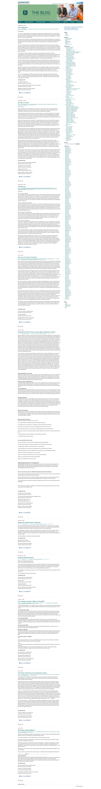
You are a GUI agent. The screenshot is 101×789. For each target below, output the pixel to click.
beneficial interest (44, 612)
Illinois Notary (68, 72)
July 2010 (67, 297)
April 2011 (67, 288)
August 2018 (67, 209)
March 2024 (67, 158)
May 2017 (67, 222)
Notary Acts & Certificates (71, 134)
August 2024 (67, 153)
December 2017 (68, 216)
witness (27, 612)
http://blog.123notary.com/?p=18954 (24, 713)
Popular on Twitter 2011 (70, 115)
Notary (31, 259)
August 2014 (67, 253)
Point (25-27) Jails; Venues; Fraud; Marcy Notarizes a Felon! (36, 332)
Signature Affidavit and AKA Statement (40, 748)
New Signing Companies (71, 64)
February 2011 (67, 290)
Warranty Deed (40, 559)
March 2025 (67, 147)
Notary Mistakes (69, 60)
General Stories (69, 127)
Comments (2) (20, 251)
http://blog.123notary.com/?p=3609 (24, 656)
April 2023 (67, 168)
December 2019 (68, 194)
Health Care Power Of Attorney (23, 632)
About (66, 33)
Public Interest (68, 135)
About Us (74, 3)
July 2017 (67, 220)
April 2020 (67, 190)
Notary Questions (35, 259)
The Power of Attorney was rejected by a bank (32, 673)
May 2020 (67, 189)
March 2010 (67, 299)
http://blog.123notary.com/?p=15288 (24, 312)
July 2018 (67, 210)
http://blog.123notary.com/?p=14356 (24, 769)
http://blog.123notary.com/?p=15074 (24, 315)
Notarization (49, 104)
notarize (39, 531)
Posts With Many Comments (71, 122)
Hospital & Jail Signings (70, 58)
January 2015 (67, 249)
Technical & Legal (69, 61)
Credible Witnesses (69, 57)
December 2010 (68, 292)
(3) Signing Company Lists (70, 62)
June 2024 (67, 155)
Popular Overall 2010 (70, 119)
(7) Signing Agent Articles (69, 85)
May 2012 (67, 277)
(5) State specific (68, 69)
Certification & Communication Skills (73, 88)
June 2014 (67, 255)
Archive (66, 34)
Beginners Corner (69, 132)
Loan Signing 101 (69, 59)
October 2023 (67, 163)
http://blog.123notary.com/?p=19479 (24, 578)
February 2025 (68, 148)
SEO (67, 123)
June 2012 (67, 276)
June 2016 (67, 233)
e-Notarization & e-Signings (71, 89)
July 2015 (67, 243)
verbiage (24, 742)
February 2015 (68, 248)
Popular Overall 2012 (70, 121)
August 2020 (67, 186)
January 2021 (67, 183)
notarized (51, 606)
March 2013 (67, 268)
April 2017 (67, 223)
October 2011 (67, 283)
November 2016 (68, 228)
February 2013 (68, 269)
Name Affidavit (38, 731)
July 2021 (67, 177)
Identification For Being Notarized (72, 52)
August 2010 (67, 296)
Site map (56, 3)
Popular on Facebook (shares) (72, 108)
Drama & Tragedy (69, 126)
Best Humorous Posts (70, 49)
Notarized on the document (25, 259)
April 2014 (67, 257)
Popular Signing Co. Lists (71, 65)
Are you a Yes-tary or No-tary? (27, 257)
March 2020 (67, 191)
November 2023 (68, 162)
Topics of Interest (68, 130)
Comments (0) (20, 97)
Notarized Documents (47, 188)
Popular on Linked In (70, 112)
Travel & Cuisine (69, 139)
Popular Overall (69, 118)
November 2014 (68, 250)
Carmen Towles (69, 101)
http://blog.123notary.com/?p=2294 (24, 504)
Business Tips (68, 87)
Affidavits (23, 731)
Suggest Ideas (67, 41)
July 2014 (67, 254)
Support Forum (68, 42)
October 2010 (67, 294)
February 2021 (68, 182)
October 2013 (67, 262)
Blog (53, 3)
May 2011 (67, 287)
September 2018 (68, 208)
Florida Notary (68, 71)
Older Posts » (21, 784)
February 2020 (68, 192)
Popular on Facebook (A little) (72, 106)
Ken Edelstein (68, 102)
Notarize (19, 603)
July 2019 (67, 199)
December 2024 (68, 150)
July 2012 (67, 275)
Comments (68, 304)
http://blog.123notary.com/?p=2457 (24, 653)
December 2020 (68, 184)
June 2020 (67, 188)
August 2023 (67, 165)
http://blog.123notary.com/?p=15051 (24, 83)
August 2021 (67, 176)
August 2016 (67, 231)
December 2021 (68, 173)
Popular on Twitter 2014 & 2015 (72, 117)
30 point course (34, 333)
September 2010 (68, 295)
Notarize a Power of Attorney (38, 674)
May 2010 (67, 298)
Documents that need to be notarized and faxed (25, 188)
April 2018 (67, 213)
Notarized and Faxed (40, 188)
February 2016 (68, 236)
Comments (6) (20, 667)
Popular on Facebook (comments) (72, 107)
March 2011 (67, 289)
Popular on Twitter (69, 113)
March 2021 (67, 181)
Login (59, 3)
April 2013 (67, 267)
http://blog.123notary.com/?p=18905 (24, 581)
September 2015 (68, 241)
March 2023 (67, 169)
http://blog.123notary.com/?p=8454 (24, 507)
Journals (67, 133)
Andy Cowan (68, 100)
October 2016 (67, 229)
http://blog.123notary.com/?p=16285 (24, 585)
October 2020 (67, 185)
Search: (66, 142)
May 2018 (67, 212)
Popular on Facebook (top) (71, 110)
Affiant (36, 104)
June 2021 (67, 178)
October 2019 (67, 196)
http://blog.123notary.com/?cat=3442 (24, 494)
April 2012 (67, 278)
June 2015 (67, 244)
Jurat (38, 333)
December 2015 (68, 238)
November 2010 (68, 293)
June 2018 (67, 211)
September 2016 (68, 230)
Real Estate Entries (69, 136)
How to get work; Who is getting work (73, 51)
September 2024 (68, 152)
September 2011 (68, 284)
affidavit (36, 734)
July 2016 (67, 232)
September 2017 (68, 218)
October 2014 (67, 251)
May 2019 (67, 200)
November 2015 (68, 239)
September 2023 (68, 164)
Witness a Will (29, 603)
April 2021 (67, 180)
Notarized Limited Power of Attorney (29, 522)
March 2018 (67, 214)
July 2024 (67, 154)
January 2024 (67, 160)
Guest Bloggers (68, 100)
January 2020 (67, 193)
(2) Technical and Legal (69, 56)
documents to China (21, 702)
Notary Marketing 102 (70, 54)
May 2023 (67, 167)
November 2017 (68, 216)
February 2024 (68, 159)
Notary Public (35, 559)
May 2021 (67, 179)
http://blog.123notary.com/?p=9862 (24, 541)
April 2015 (67, 246)
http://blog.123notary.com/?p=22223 (24, 163)
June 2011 (67, 286)
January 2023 (67, 171)
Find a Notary (68, 133)
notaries (58, 258)
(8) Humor (67, 96)
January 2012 (67, 281)
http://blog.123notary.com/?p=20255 (24, 544)
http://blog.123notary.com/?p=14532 (24, 497)
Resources (62, 3)
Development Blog (68, 38)
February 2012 (68, 280)
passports (21, 137)
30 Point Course (69, 48)
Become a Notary (69, 131)
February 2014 (68, 259)
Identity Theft (45, 104)
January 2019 (67, 204)
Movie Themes (69, 128)
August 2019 (67, 198)
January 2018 (67, 215)
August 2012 (67, 274)
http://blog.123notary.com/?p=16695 (24, 319)
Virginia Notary (69, 78)
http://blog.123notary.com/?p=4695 (24, 86)
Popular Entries (68, 104)
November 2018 (68, 206)
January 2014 (67, 260)
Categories (67, 35)
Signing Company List (68, 3)
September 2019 (68, 197)
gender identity (25, 120)
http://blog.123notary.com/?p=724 (24, 500)
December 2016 (68, 227)
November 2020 (68, 184)
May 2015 (67, 245)
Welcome (68, 140)
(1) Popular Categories (69, 47)
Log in (66, 303)
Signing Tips (68, 94)
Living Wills (39, 686)
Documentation (68, 39)
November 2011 (68, 282)
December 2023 (68, 161)
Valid (67, 305)
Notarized (53, 104)
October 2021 (67, 175)
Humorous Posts (69, 97)
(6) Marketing (67, 79)
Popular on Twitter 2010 (70, 114)
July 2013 (67, 265)
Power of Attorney (69, 68)
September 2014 (68, 252)
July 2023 (67, 166)
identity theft (29, 140)
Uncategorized (68, 138)
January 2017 (67, 226)
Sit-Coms (68, 98)
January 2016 (67, 237)
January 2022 (67, 172)
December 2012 (68, 271)
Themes (66, 43)
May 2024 (67, 156)
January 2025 (67, 149)
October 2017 (67, 217)
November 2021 (68, 174)
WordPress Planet (68, 44)
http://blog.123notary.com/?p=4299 (24, 89)
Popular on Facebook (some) (71, 109)
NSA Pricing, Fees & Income (71, 82)
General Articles (69, 91)
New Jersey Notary (69, 73)
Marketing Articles (69, 81)
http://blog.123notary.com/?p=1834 (24, 173)
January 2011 (67, 291)
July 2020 (67, 187)
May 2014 (67, 256)
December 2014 (68, 249)
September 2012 (68, 273)
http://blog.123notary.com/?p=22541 (24, 773)
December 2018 (68, 205)
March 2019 (67, 202)
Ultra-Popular (68, 124)
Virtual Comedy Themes (70, 99)
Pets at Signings (69, 129)
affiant (46, 121)
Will (46, 605)
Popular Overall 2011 (70, 120)
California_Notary (69, 70)
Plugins (66, 40)
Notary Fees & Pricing (70, 53)
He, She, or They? (23, 102)
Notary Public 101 (69, 55)
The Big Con (22, 186)
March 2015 (67, 247)
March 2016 (67, 235)
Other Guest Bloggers (70, 103)
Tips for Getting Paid (70, 95)
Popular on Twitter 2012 (70, 116)
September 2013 (68, 263)
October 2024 (67, 151)
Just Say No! (68, 92)
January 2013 (67, 270)
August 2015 (67, 242)
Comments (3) (20, 180)
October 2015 (67, 240)
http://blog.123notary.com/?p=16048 (24, 170)
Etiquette (67, 90)
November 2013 (68, 261)
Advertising (68, 80)
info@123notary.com (26, 3)
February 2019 (68, 203)
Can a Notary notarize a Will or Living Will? (31, 601)
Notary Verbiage (47, 731)
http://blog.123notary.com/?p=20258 (24, 588)
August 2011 (67, 285)
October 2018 (67, 207)
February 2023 (68, 170)
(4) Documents (68, 67)
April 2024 (67, 157)
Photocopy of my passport (22, 189)
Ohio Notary (68, 75)
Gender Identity (40, 104)
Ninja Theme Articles (70, 105)
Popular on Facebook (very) (71, 111)
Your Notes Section (69, 84)
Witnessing (68, 137)
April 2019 (67, 201)
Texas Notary (68, 77)
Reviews (67, 83)
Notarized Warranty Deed (26, 557)
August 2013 (67, 264)
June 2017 (67, 221)
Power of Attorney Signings (25, 675)
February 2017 (68, 225)
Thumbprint (45, 333)
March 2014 (67, 258)
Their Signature (23, 27)
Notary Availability (54, 188)
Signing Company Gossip (71, 66)
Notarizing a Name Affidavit (26, 730)
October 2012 (67, 272)
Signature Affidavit (53, 731)
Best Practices (68, 86)
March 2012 (67, 279)
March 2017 (67, 224)
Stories (66, 125)
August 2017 (67, 219)
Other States (68, 76)
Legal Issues (68, 93)
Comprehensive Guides (70, 50)
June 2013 (67, 266)
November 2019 (68, 195)
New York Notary (69, 74)
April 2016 (67, 234)
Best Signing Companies (70, 63)
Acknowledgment (32, 104)
